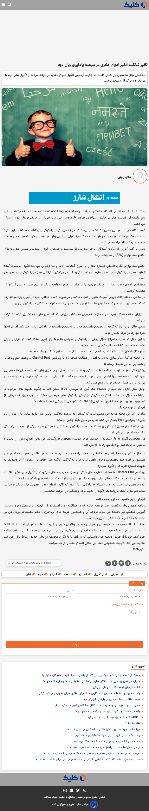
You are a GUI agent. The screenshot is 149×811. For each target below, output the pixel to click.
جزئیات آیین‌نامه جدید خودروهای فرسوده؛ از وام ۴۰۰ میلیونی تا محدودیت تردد (91, 753)
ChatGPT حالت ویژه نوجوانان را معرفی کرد (113, 717)
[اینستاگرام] (65, 791)
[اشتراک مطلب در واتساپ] (108, 563)
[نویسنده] (140, 177)
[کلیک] (135, 5)
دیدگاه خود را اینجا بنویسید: (126, 604)
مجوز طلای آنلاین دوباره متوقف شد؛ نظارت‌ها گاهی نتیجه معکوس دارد (97, 705)
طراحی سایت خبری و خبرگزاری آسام (69, 805)
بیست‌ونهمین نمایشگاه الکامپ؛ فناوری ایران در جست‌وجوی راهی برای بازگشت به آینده (88, 759)
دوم (41, 574)
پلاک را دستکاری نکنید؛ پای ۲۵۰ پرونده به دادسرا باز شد (106, 711)
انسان (83, 574)
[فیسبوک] (115, 564)
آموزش (115, 574)
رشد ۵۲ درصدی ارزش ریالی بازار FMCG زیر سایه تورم (107, 735)
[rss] (84, 791)
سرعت (68, 574)
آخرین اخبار (138, 666)
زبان (29, 574)
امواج (54, 574)
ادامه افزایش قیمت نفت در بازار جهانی (116, 687)
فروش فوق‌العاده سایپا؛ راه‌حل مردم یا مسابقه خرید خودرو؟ (104, 747)
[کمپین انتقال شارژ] (74, 198)
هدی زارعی (124, 177)
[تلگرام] (128, 564)
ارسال (75, 644)
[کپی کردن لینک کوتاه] (32, 563)
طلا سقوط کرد (131, 723)
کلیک (55, 797)
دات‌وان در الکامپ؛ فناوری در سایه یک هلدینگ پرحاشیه (106, 741)
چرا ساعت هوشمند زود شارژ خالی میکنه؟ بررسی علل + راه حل (102, 729)
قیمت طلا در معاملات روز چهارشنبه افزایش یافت (110, 699)
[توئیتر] (121, 564)
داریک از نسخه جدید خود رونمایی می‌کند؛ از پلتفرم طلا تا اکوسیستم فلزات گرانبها (91, 675)
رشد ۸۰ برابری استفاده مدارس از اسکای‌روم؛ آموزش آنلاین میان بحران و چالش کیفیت (88, 693)
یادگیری (99, 574)
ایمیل (70, 591)
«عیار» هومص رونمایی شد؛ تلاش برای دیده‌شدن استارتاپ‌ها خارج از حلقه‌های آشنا (90, 681)
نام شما (138, 591)
